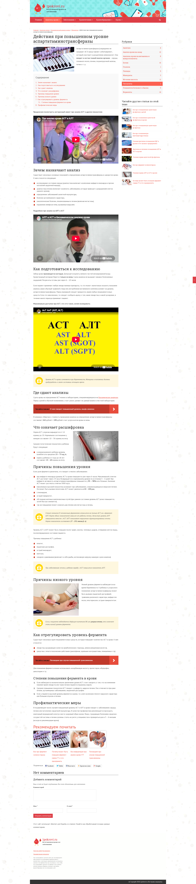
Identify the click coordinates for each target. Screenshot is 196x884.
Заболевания (69, 20)
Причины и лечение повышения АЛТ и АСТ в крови (147, 150)
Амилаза (142, 48)
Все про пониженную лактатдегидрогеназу (140, 135)
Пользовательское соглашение (41, 854)
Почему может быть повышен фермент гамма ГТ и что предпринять (147, 182)
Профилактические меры (46, 105)
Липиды (142, 71)
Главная (38, 20)
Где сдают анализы (44, 88)
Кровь (118, 20)
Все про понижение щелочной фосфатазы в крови (144, 119)
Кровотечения (85, 20)
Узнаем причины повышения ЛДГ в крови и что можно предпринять (146, 142)
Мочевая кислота (142, 79)
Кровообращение (103, 20)
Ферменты (74, 30)
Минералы (142, 75)
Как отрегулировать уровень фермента (51, 99)
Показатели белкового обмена (142, 88)
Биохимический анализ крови (60, 30)
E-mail (70, 806)
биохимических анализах (108, 397)
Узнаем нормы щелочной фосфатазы (146, 157)
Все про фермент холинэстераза (144, 165)
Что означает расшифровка (47, 91)
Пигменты (142, 84)
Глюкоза (142, 67)
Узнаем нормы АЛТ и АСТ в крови (145, 173)
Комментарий (38, 787)
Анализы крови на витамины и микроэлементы (142, 57)
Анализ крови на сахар (142, 52)
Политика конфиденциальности (41, 851)
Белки (142, 63)
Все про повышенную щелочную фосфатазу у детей (145, 111)
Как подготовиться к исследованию (50, 85)
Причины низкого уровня (46, 97)
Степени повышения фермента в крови (54, 102)
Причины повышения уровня (47, 94)
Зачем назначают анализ (46, 82)
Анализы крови (52, 20)
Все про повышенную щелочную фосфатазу (145, 127)
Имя (35, 806)
